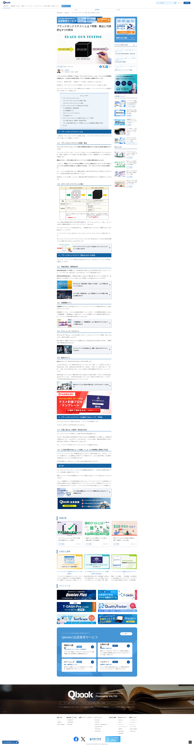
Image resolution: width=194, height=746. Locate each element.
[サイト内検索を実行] (175, 2)
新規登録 (187, 2)
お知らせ (120, 722)
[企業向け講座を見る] (128, 645)
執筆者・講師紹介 (61, 724)
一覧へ (132, 37)
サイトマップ (121, 724)
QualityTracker (98, 726)
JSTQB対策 (69, 720)
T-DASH (96, 722)
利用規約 (120, 728)
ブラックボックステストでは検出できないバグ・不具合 (78, 118)
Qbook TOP (59, 12)
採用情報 (120, 733)
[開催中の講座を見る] (92, 646)
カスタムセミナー (133, 722)
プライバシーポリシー (123, 726)
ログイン (180, 2)
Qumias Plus (97, 720)
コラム (75, 9)
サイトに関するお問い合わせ (71, 703)
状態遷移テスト (70, 110)
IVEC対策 (69, 724)
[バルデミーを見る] (128, 662)
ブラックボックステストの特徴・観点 (76, 100)
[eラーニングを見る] (92, 662)
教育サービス (65, 6)
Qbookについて (55, 6)
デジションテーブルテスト (73, 113)
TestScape (97, 728)
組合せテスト (69, 115)
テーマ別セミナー (133, 720)
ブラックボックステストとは (71, 98)
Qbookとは (120, 720)
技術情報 (97, 9)
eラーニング (132, 724)
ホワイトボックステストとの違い (75, 103)
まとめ (65, 125)
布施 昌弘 (67, 70)
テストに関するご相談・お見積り (97, 703)
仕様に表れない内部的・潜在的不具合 (76, 120)
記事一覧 (6, 6)
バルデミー (132, 726)
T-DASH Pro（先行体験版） (100, 724)
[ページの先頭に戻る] (190, 742)
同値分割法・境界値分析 (72, 108)
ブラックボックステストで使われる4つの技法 (75, 105)
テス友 (118, 9)
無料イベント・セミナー (27, 6)
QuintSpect (97, 731)
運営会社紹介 (121, 731)
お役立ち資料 (47, 6)
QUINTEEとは (133, 731)
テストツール (37, 6)
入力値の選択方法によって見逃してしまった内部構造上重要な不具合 (84, 123)
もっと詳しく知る (122, 703)
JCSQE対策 (69, 722)
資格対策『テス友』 (15, 6)
